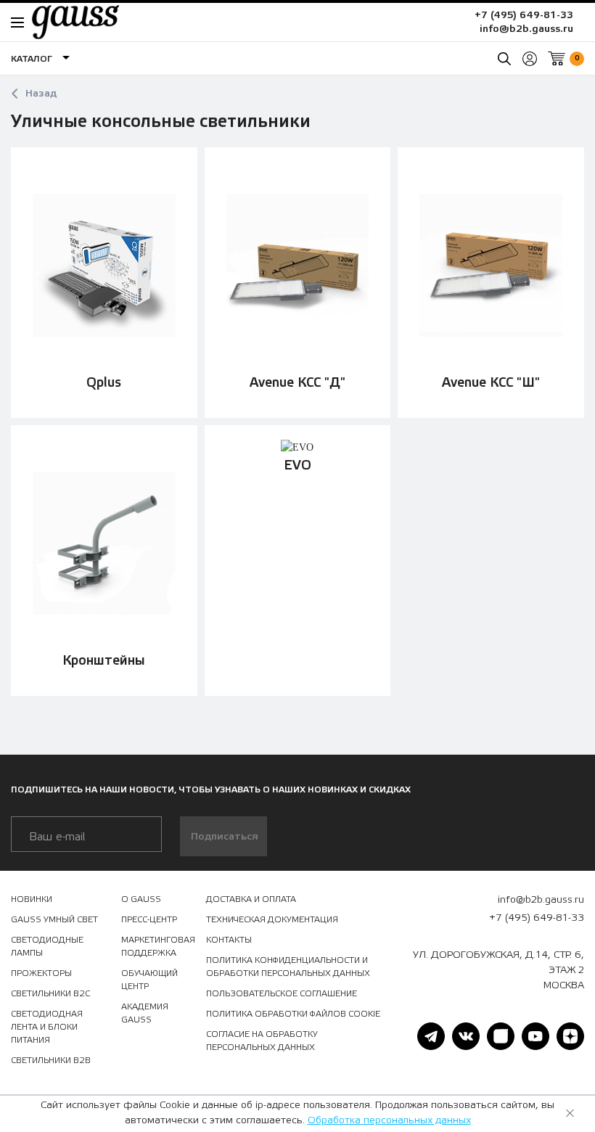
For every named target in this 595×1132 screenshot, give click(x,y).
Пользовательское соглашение (281, 993)
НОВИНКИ (31, 899)
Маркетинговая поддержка (158, 946)
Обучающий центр (149, 979)
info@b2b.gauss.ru (526, 29)
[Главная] (68, 21)
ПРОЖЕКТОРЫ (41, 973)
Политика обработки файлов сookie (293, 1014)
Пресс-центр (149, 919)
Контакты (229, 940)
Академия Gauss (144, 1013)
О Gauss (141, 899)
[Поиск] (504, 58)
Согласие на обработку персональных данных (262, 1040)
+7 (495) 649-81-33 (524, 15)
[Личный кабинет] (529, 59)
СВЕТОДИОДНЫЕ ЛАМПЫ (47, 946)
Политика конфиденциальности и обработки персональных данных (288, 966)
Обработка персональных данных (389, 1120)
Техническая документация (272, 919)
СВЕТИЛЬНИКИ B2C (50, 993)
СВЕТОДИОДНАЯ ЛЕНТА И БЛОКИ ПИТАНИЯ (47, 1027)
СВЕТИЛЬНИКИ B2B (51, 1060)
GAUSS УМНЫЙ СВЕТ (54, 919)
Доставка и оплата (251, 899)
